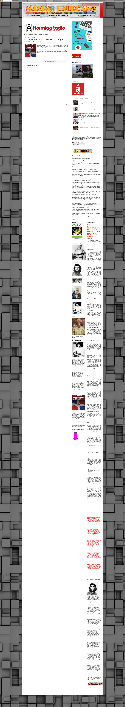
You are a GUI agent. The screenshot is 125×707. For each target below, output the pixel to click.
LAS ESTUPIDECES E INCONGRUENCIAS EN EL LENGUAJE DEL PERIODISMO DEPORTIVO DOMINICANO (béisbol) (94, 230)
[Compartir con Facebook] (53, 61)
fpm (63, 692)
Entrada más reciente (28, 104)
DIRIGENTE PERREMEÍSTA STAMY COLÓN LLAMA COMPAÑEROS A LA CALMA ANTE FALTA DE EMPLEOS (88, 108)
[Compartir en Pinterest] (55, 61)
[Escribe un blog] (51, 61)
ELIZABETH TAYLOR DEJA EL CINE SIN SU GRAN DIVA (88, 126)
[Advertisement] (46, 100)
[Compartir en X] (52, 61)
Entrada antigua (65, 104)
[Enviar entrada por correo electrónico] (48, 61)
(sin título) (80, 119)
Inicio (47, 104)
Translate (80, 146)
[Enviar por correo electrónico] (50, 61)
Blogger (73, 692)
